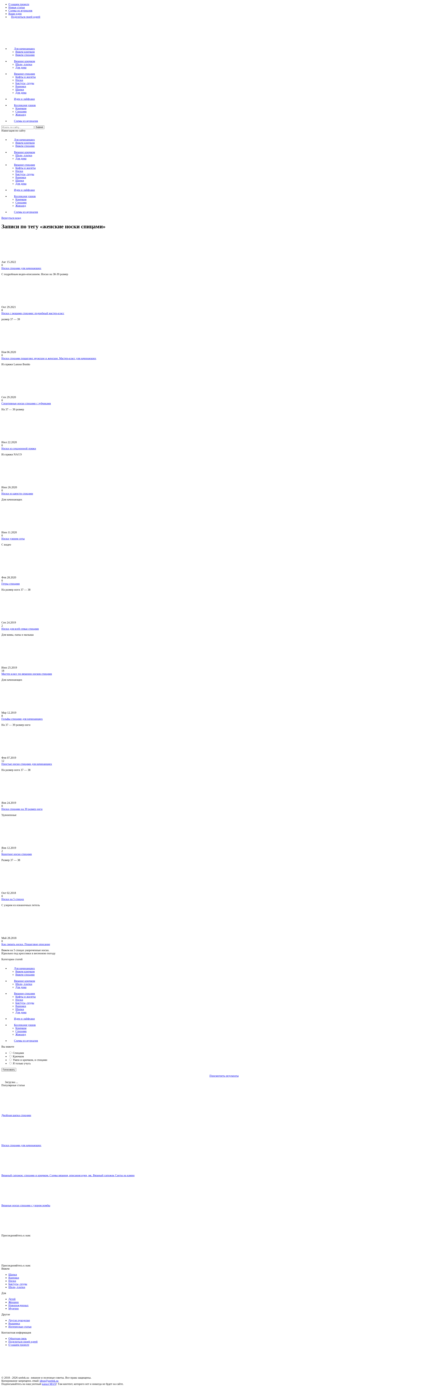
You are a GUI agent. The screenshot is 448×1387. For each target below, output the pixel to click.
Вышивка (14, 1323)
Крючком (20, 108)
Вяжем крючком (25, 51)
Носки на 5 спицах (12, 899)
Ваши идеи (15, 13)
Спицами (21, 111)
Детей (12, 1299)
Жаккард (20, 114)
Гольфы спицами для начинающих (22, 718)
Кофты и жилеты (25, 76)
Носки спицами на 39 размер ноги (22, 809)
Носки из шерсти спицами (17, 493)
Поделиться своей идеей (23, 1341)
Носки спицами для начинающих (21, 268)
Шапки (19, 89)
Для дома (20, 67)
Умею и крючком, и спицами (30, 1059)
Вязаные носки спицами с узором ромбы (25, 1205)
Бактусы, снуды (24, 83)
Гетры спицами (10, 583)
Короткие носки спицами (16, 854)
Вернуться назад (11, 217)
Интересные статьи (19, 1326)
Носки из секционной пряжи (18, 448)
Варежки (20, 86)
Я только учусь (22, 1063)
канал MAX (49, 1383)
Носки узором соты (13, 538)
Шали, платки (23, 64)
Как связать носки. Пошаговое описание (25, 944)
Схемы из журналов (20, 10)
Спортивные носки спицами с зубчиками (26, 403)
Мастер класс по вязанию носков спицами (26, 673)
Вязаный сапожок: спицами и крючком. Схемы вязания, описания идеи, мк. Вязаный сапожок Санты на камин (68, 1175)
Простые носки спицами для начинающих (26, 764)
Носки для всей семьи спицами (20, 628)
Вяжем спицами (25, 54)
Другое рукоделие (19, 1320)
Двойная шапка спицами (16, 1115)
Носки (19, 80)
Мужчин (13, 1308)
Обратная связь (17, 1338)
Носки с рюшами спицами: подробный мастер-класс (32, 313)
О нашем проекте (18, 4)
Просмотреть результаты (224, 1075)
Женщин (13, 1302)
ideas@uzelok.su (49, 1380)
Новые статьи (16, 7)
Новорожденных (18, 1305)
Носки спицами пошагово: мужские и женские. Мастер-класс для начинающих (48, 358)
